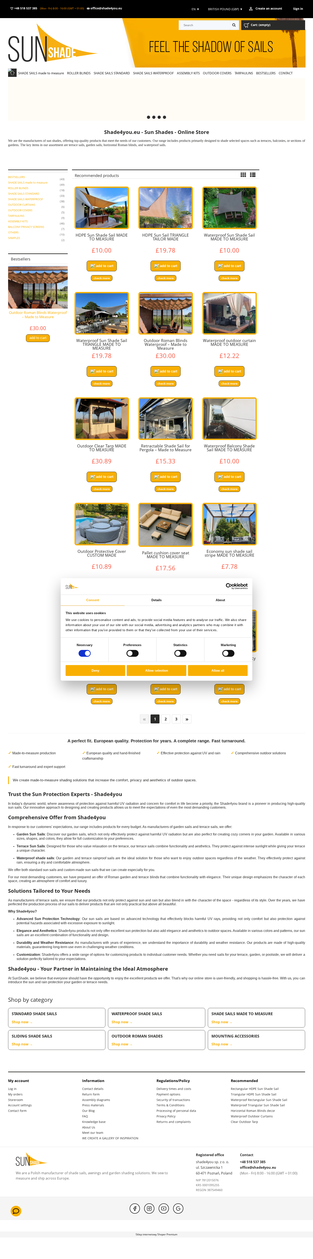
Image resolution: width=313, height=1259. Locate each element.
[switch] (132, 653)
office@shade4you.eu (106, 8)
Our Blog (88, 1111)
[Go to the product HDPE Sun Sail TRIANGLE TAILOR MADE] (165, 208)
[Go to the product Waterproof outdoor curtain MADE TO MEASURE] (229, 313)
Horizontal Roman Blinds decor (253, 1111)
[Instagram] (149, 1208)
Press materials (93, 1105)
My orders (15, 1094)
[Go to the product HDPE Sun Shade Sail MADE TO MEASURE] (102, 208)
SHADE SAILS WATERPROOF (25, 199)
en (195, 9)
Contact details (92, 1089)
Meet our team (92, 1133)
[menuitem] (41, 73)
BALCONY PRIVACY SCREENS (26, 227)
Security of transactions (173, 1100)
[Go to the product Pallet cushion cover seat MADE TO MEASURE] (165, 525)
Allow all (217, 670)
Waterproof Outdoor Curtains (252, 1116)
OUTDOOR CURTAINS (21, 205)
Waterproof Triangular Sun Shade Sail (258, 1105)
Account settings (20, 1105)
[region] (156, 99)
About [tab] (220, 600)
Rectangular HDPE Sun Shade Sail (255, 1089)
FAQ (85, 1116)
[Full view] (253, 175)
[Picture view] (243, 175)
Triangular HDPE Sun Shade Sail (253, 1094)
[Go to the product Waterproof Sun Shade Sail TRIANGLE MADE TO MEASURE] (102, 313)
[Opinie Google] (178, 1208)
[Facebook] (135, 1208)
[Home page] (59, 43)
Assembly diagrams (96, 1100)
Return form (91, 1094)
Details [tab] (156, 600)
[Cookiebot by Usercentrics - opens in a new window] (229, 586)
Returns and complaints (173, 1122)
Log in (12, 1089)
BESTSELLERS (16, 177)
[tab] (148, 117)
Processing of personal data (176, 1111)
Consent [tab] (92, 600)
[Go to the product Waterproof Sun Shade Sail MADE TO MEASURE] (229, 208)
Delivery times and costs (173, 1089)
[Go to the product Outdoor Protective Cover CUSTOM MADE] (102, 524)
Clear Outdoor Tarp (244, 1122)
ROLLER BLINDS (18, 188)
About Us (88, 1127)
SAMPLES (14, 238)
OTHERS (13, 232)
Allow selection (156, 670)
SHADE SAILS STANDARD (23, 193)
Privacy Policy (165, 1116)
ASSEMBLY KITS (18, 221)
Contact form (17, 1111)
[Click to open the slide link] (156, 99)
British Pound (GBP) (225, 9)
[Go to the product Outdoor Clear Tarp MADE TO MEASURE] (102, 418)
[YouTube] (164, 1208)
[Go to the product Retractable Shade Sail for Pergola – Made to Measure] (165, 418)
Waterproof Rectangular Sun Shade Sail (259, 1100)
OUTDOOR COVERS (20, 210)
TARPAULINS (16, 216)
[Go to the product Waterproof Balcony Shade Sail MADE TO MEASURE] (229, 418)
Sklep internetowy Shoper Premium (156, 1234)
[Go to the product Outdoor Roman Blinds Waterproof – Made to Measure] (165, 313)
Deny (95, 670)
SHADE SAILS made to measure (27, 182)
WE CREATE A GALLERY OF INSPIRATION (110, 1138)
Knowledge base (94, 1122)
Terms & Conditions (170, 1105)
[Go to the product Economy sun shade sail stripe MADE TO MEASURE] (229, 524)
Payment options (168, 1094)
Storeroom (15, 1100)
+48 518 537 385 (25, 8)
